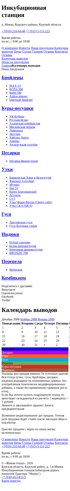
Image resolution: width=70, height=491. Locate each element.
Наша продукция (42, 48)
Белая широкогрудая (22, 246)
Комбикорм (14, 277)
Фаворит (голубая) (21, 181)
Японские (16, 269)
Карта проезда (11, 480)
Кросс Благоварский (23, 191)
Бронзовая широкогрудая (25, 249)
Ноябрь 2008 (29, 319)
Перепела (12, 261)
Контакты (61, 51)
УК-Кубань (16, 116)
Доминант (16, 130)
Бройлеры (12, 77)
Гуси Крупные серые (23, 226)
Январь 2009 (46, 319)
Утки (7, 169)
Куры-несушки (17, 108)
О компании (10, 48)
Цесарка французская (23, 161)
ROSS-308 (16, 89)
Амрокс (14, 141)
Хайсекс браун (19, 137)
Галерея (37, 51)
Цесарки (11, 152)
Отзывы (48, 51)
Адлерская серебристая (24, 123)
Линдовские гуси (20, 222)
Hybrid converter (19, 242)
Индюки (10, 234)
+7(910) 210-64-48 (13, 31)
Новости (24, 48)
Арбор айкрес (18, 96)
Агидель (15, 195)
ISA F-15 (15, 85)
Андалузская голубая (23, 144)
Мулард (14, 184)
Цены (17, 51)
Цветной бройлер (21, 99)
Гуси (6, 214)
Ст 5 (12, 198)
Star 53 (13, 188)
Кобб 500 (15, 92)
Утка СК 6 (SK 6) (20, 205)
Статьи (27, 51)
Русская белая (18, 120)
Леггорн (14, 134)
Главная (7, 65)
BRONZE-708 (18, 253)
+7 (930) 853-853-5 (14, 477)
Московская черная (22, 127)
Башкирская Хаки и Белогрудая (30, 177)
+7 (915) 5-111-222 (38, 31)
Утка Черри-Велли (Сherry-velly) (30, 202)
